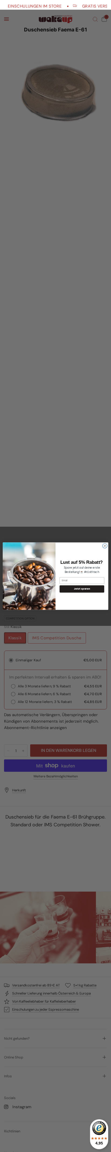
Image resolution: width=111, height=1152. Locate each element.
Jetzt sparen (82, 589)
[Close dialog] (104, 545)
